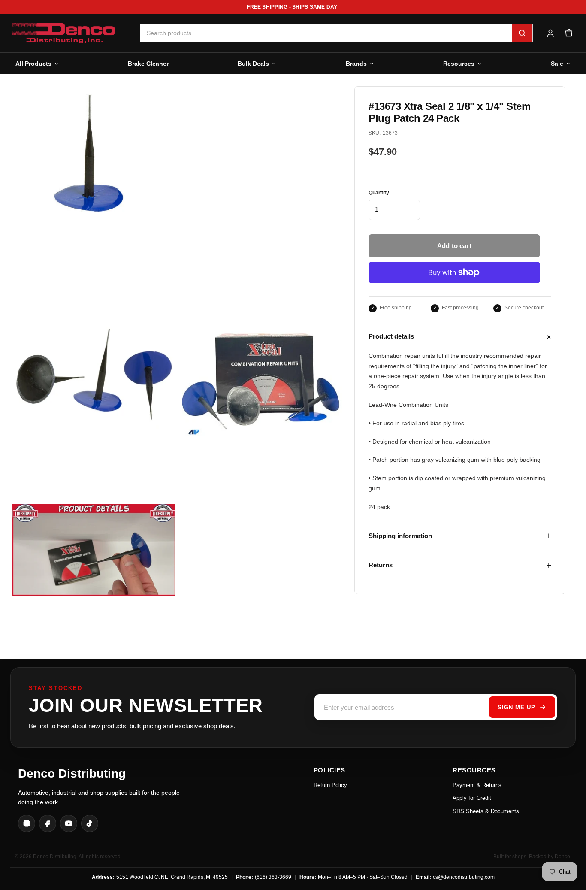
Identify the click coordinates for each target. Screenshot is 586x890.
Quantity (379, 193)
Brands (356, 63)
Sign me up (516, 707)
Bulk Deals (253, 63)
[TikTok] (89, 823)
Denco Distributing (72, 773)
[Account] (550, 33)
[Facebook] (47, 823)
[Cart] (568, 33)
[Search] (522, 33)
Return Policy (330, 785)
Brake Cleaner (148, 63)
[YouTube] (68, 823)
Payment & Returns (477, 785)
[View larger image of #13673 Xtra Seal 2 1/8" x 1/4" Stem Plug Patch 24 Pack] (93, 379)
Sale (557, 63)
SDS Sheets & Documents (486, 811)
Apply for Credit (472, 798)
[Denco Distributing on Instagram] (26, 823)
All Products (33, 63)
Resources (458, 63)
